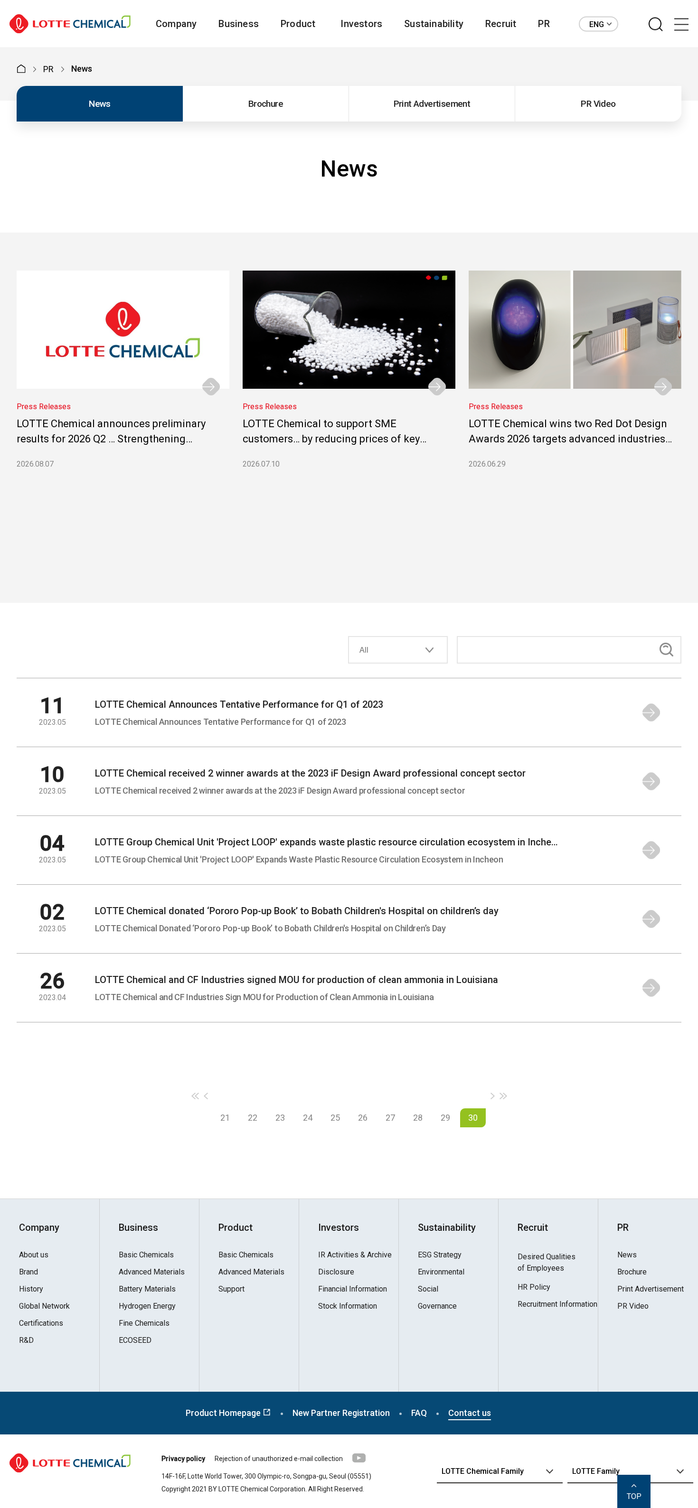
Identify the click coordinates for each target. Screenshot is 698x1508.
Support (231, 1289)
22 (252, 1118)
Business (238, 23)
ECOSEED (135, 1340)
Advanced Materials (152, 1272)
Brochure (265, 103)
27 (390, 1118)
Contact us (469, 1413)
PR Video (598, 103)
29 (445, 1118)
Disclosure (336, 1272)
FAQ (419, 1413)
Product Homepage (224, 1413)
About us (33, 1255)
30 (473, 1118)
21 (225, 1118)
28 (418, 1118)
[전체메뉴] (681, 25)
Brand (28, 1272)
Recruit (500, 23)
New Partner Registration (341, 1413)
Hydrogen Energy (147, 1306)
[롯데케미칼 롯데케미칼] (70, 24)
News (100, 103)
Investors (361, 23)
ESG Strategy (440, 1255)
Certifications (41, 1323)
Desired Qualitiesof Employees (546, 1262)
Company (176, 23)
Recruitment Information (557, 1304)
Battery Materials (147, 1289)
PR (543, 23)
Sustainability (433, 23)
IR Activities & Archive (355, 1255)
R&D (26, 1340)
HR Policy (534, 1287)
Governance (437, 1306)
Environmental (441, 1272)
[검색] (656, 25)
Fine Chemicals (144, 1323)
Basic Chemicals (146, 1255)
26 (363, 1118)
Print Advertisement (432, 103)
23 (280, 1118)
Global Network (44, 1306)
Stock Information (347, 1306)
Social (428, 1289)
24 (307, 1118)
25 (335, 1118)
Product (298, 23)
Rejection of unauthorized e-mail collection (279, 1458)
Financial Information (352, 1289)
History (31, 1289)
